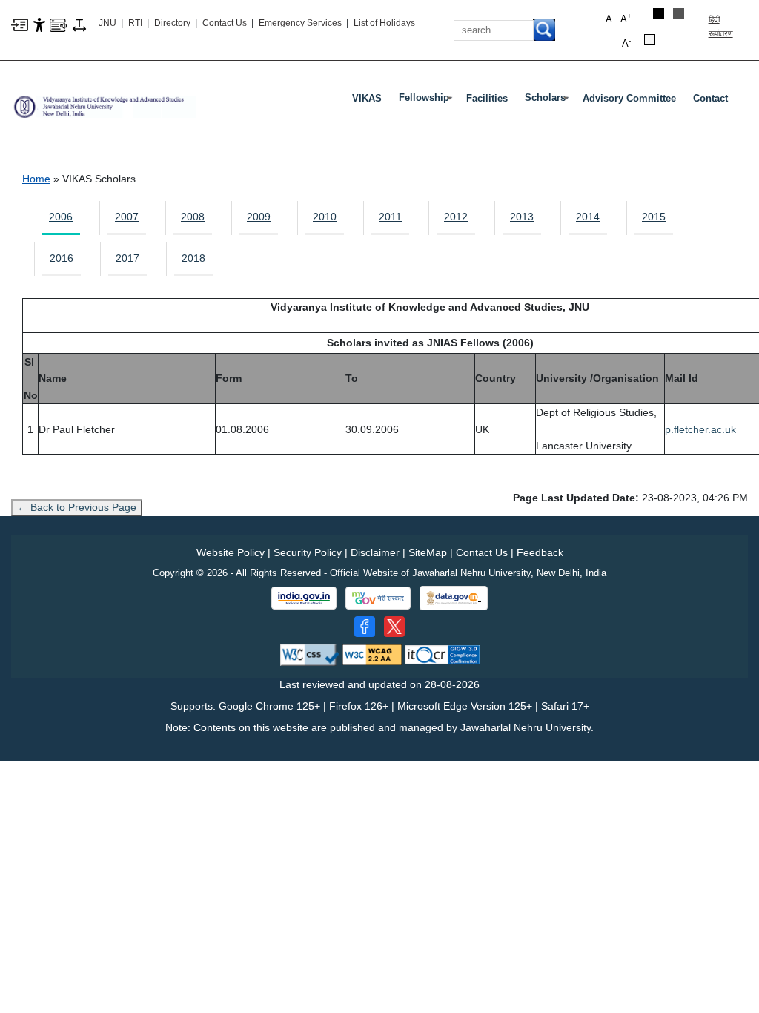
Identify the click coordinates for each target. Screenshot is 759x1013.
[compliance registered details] (442, 653)
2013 (522, 216)
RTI (136, 23)
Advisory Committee (629, 98)
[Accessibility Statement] (39, 24)
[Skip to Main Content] (19, 24)
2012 (456, 216)
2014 (588, 216)
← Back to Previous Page (76, 507)
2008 (193, 216)
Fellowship (427, 101)
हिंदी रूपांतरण (721, 26)
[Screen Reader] (58, 24)
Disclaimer (375, 552)
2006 (61, 216)
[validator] (309, 653)
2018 (193, 258)
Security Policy (308, 552)
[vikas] (103, 101)
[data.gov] (454, 598)
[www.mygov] (378, 598)
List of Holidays (384, 23)
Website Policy (230, 552)
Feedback (540, 552)
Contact (710, 98)
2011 (390, 216)
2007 (127, 216)
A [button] (626, 18)
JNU (109, 23)
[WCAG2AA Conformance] (372, 653)
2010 (325, 216)
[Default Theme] (649, 39)
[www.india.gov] (304, 598)
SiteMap (427, 552)
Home (36, 179)
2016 (61, 258)
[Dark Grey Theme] (678, 13)
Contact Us (225, 23)
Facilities (487, 98)
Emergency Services (301, 23)
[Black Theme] (658, 13)
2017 (127, 258)
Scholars (548, 101)
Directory (173, 23)
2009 (259, 216)
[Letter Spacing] (79, 24)
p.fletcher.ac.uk (700, 429)
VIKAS (367, 98)
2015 (654, 216)
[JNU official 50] (394, 626)
